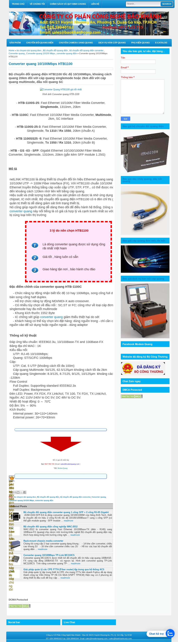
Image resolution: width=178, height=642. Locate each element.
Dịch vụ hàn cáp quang (112, 42)
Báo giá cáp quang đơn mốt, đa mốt (144, 240)
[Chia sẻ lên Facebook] (24, 492)
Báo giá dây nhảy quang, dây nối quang (142, 180)
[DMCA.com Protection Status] (19, 607)
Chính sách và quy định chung (68, 4)
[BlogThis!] (18, 492)
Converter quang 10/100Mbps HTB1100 (40, 64)
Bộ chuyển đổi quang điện (55, 50)
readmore (68, 520)
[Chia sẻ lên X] (21, 492)
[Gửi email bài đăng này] (15, 492)
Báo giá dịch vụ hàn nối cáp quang (143, 278)
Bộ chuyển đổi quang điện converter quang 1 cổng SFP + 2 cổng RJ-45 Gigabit (66, 512)
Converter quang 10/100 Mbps (40, 53)
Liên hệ (95, 4)
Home (11, 50)
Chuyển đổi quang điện (39, 42)
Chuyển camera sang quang (76, 42)
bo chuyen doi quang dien (29, 50)
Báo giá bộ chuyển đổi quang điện (143, 126)
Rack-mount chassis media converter (43, 541)
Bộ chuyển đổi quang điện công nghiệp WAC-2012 (50, 526)
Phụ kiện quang (140, 42)
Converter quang (17, 53)
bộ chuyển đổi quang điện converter (86, 50)
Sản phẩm (15, 42)
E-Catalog (161, 42)
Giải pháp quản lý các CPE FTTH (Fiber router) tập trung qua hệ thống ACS (63, 569)
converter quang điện (67, 53)
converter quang (21, 211)
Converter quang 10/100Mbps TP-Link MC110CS (49, 555)
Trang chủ (18, 4)
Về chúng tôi (37, 4)
